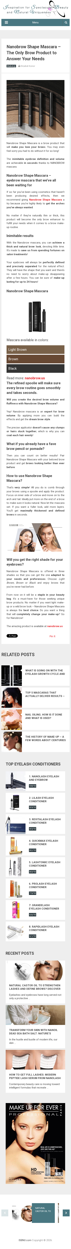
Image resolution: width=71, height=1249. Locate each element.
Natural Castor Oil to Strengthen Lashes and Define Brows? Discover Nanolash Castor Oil (34, 987)
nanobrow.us (35, 378)
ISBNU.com (25, 1240)
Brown (13, 359)
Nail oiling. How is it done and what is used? (43, 716)
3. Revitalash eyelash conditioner (45, 821)
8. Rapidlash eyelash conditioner (44, 928)
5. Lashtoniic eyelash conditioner (44, 864)
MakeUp (11, 66)
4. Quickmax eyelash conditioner (43, 842)
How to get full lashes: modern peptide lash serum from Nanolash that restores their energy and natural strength (35, 1076)
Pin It (52, 636)
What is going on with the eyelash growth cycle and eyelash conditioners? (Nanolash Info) (45, 672)
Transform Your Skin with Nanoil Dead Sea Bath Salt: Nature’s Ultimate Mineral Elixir (33, 1032)
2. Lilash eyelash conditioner (41, 799)
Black (12, 368)
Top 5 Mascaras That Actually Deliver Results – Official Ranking (45, 694)
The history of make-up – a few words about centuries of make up (45, 738)
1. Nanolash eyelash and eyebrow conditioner (44, 778)
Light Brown (17, 350)
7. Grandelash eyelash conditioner (44, 907)
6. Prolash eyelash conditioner (43, 885)
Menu (35, 22)
